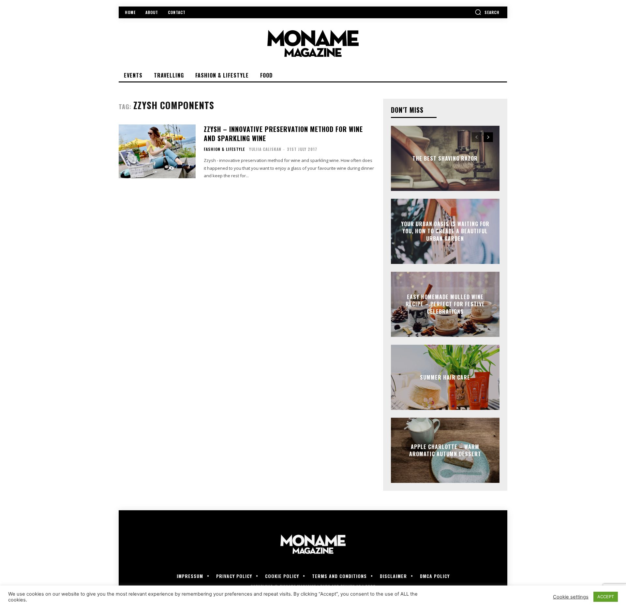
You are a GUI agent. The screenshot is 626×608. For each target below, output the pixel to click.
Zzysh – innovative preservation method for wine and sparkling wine (283, 133)
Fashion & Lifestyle (224, 149)
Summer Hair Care (445, 377)
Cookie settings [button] (571, 597)
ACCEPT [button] (605, 596)
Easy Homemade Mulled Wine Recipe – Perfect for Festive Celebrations (445, 304)
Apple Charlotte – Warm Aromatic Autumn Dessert (445, 450)
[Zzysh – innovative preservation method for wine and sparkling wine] (157, 151)
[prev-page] (476, 137)
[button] (487, 12)
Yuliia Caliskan (265, 149)
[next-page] (488, 137)
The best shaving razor (445, 158)
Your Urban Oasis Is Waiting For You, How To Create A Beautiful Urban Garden (445, 231)
